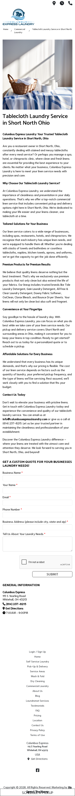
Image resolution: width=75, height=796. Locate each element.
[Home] (20, 17)
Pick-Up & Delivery (37, 666)
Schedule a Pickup (37, 792)
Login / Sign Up (37, 651)
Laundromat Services (37, 700)
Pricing (37, 715)
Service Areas (37, 671)
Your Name (10, 484)
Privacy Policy (37, 730)
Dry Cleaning (38, 681)
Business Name (13, 472)
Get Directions (14, 608)
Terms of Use (37, 734)
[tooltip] (54, 3)
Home (5, 29)
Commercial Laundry (37, 685)
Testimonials (37, 705)
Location (37, 720)
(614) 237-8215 (16, 604)
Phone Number (12, 509)
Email (7, 497)
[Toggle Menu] (68, 16)
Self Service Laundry (37, 661)
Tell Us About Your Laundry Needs (24, 534)
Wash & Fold (37, 676)
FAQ (38, 710)
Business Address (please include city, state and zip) (35, 521)
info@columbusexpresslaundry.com (25, 419)
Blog (37, 695)
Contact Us (38, 725)
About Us (37, 690)
